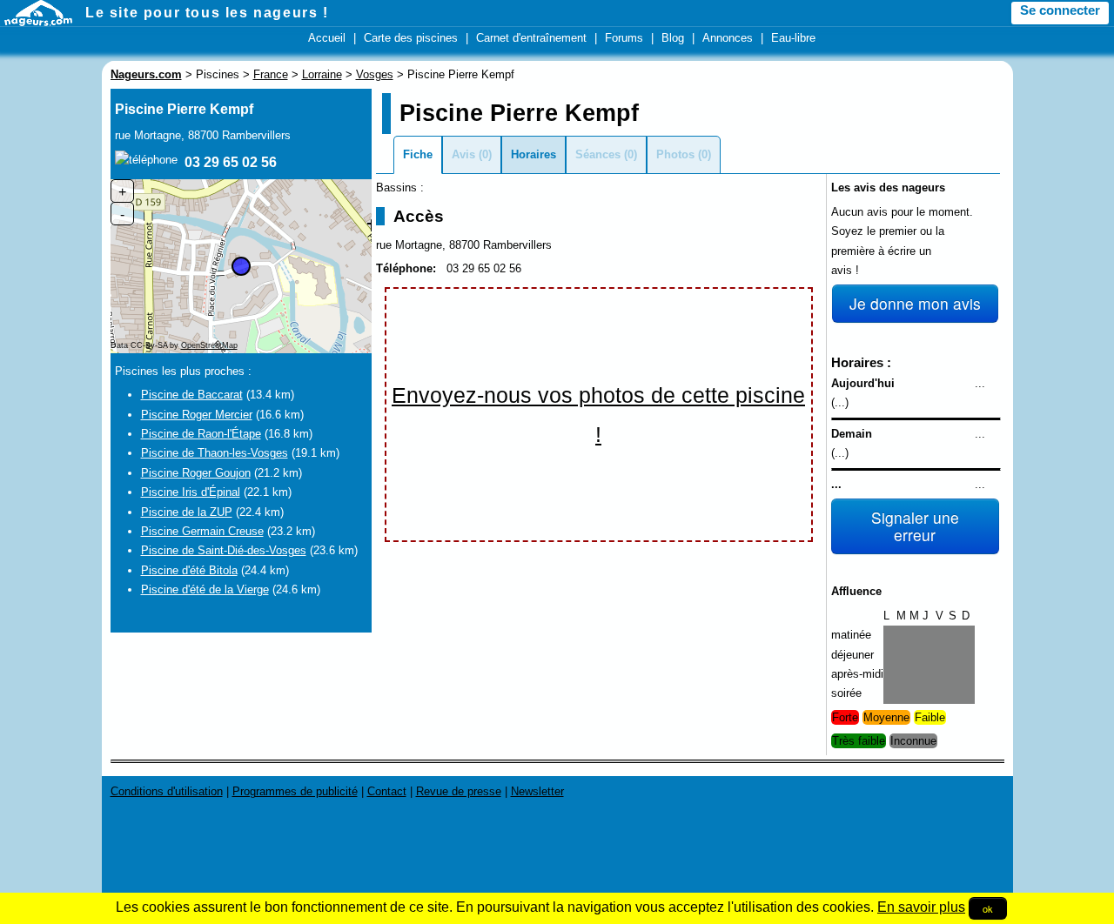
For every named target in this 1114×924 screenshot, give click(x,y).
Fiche (418, 154)
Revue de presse (458, 791)
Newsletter (537, 791)
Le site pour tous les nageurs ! (207, 12)
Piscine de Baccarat (192, 394)
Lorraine (322, 74)
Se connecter (1060, 10)
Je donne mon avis (915, 303)
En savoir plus (921, 907)
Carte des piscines (411, 37)
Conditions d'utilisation (167, 791)
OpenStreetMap (209, 345)
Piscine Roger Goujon (196, 472)
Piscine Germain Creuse (202, 531)
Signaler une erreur (915, 526)
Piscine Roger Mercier (196, 414)
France (270, 74)
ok (988, 908)
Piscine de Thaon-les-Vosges (214, 452)
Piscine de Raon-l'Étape (201, 433)
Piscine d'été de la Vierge (205, 589)
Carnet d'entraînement (531, 37)
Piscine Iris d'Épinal (190, 492)
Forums (624, 37)
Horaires (533, 154)
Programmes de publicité (295, 791)
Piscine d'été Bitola (189, 570)
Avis (463, 154)
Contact (386, 791)
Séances (598, 154)
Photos (675, 154)
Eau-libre (793, 37)
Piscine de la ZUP (186, 512)
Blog (672, 37)
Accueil (327, 37)
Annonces (727, 37)
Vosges (374, 74)
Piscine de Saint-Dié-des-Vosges (223, 550)
